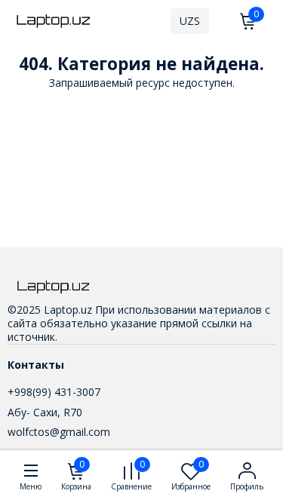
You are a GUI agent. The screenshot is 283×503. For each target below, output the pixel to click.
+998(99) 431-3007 (54, 392)
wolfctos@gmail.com (59, 432)
